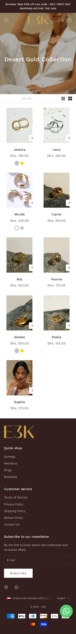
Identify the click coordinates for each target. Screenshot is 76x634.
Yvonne (56, 279)
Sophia (19, 402)
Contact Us (11, 524)
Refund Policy (13, 517)
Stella (56, 337)
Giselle (19, 337)
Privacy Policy (14, 504)
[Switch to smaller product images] (70, 98)
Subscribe (18, 573)
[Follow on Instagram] (6, 587)
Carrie (56, 214)
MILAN (19, 214)
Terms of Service (15, 497)
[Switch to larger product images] (63, 98)
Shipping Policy (14, 511)
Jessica (19, 149)
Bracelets (10, 476)
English (61, 598)
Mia (19, 279)
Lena (56, 149)
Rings (8, 470)
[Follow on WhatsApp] (17, 587)
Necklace (10, 463)
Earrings (9, 456)
